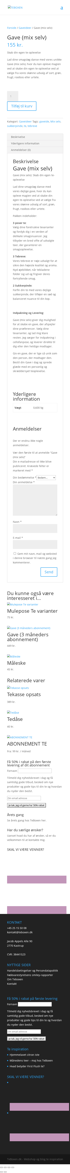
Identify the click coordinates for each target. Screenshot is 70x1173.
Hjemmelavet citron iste (24, 1054)
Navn (17, 522)
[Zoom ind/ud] (1, 1167)
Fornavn (12, 771)
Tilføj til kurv (21, 106)
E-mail (18, 537)
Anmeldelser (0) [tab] (21, 150)
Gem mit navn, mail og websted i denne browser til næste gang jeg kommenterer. (35, 558)
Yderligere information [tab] (25, 143)
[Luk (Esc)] (12, 1167)
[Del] (8, 1167)
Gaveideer (25, 28)
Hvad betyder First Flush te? (27, 1066)
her (43, 820)
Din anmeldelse (24, 482)
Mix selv (55, 121)
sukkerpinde (15, 126)
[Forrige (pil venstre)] (1, 1171)
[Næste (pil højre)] (5, 1171)
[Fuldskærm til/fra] (5, 1167)
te (25, 126)
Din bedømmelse (24, 477)
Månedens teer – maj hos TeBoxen (31, 1060)
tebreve (32, 126)
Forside (11, 28)
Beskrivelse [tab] (18, 137)
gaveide (44, 121)
